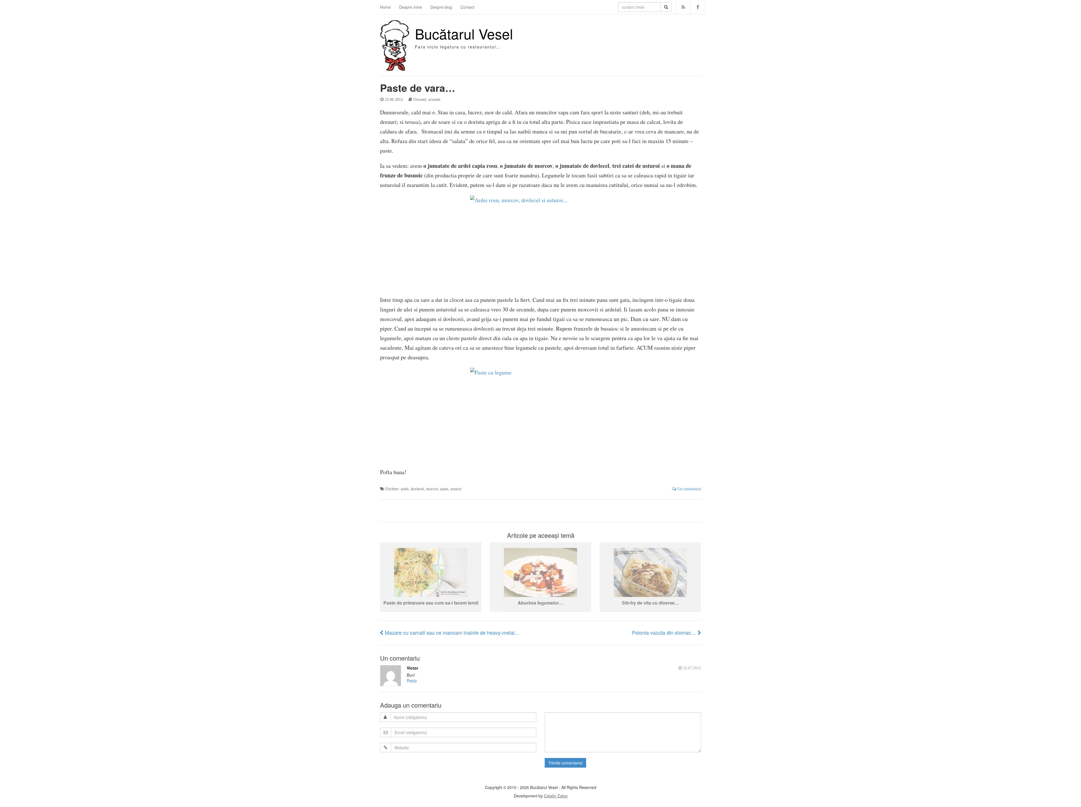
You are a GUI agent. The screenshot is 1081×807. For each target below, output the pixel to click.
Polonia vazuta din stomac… (665, 632)
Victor (412, 668)
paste (444, 489)
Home (385, 7)
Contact (467, 7)
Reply (412, 680)
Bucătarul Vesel (464, 33)
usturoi (455, 489)
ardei (404, 489)
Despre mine (410, 7)
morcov (432, 489)
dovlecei (417, 489)
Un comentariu (688, 489)
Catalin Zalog (556, 796)
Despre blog (441, 7)
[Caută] (666, 7)
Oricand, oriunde (426, 99)
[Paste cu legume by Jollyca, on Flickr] (540, 415)
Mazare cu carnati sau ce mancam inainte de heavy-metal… (451, 632)
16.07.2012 (691, 668)
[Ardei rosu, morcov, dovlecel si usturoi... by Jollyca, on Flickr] (540, 242)
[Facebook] (698, 7)
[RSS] (683, 7)
